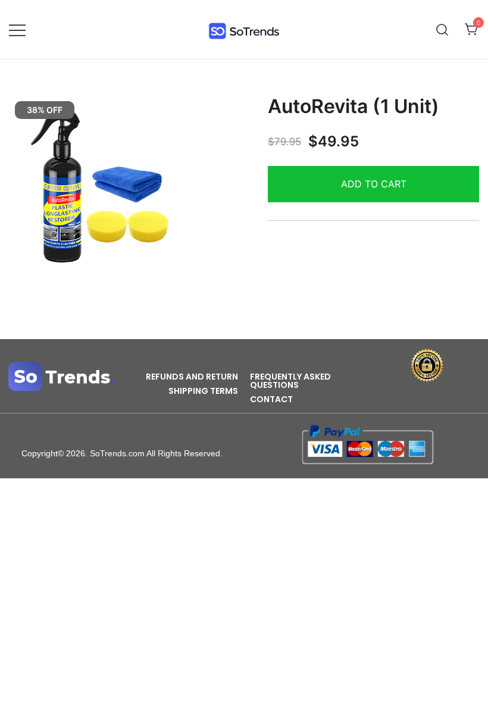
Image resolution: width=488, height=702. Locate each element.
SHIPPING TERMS (203, 391)
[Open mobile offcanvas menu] (17, 29)
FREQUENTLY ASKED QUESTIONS (290, 381)
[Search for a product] (442, 29)
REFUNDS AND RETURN (192, 377)
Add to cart (373, 184)
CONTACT (271, 399)
